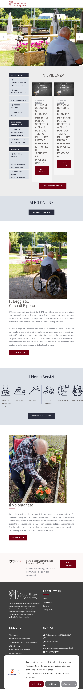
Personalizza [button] (70, 684)
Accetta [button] (37, 684)
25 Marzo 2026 (39, 100)
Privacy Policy (48, 610)
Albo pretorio (13, 635)
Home (45, 599)
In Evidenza (38, 102)
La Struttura (47, 602)
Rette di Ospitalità (15, 653)
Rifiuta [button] (53, 684)
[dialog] (41, 672)
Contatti (46, 606)
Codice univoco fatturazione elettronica (23, 642)
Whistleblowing (14, 646)
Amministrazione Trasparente (19, 639)
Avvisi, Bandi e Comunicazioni (19, 650)
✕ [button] (76, 658)
